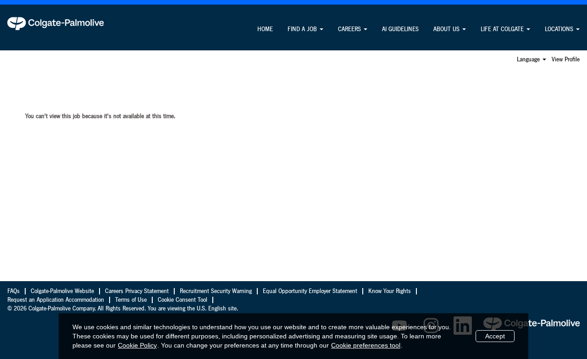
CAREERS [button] (350, 29)
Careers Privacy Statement (137, 291)
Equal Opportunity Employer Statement (310, 291)
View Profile (566, 59)
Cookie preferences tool (365, 345)
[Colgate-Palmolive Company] (55, 23)
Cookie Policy (137, 345)
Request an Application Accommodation (55, 300)
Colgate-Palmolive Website (62, 291)
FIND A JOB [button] (303, 29)
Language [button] (529, 59)
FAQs (13, 291)
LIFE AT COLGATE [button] (503, 29)
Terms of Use (131, 300)
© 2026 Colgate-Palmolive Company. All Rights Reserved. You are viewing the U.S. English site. (122, 308)
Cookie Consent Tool (182, 300)
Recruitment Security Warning (216, 291)
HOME (265, 29)
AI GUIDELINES (400, 29)
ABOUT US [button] (447, 29)
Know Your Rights (389, 291)
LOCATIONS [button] (560, 29)
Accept (495, 336)
